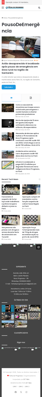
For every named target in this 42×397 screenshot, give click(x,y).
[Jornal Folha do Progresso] (15, 7)
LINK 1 (15, 386)
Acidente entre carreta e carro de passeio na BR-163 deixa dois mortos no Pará (27, 153)
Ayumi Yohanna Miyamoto (11, 60)
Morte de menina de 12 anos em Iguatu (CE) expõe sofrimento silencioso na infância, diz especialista (27, 123)
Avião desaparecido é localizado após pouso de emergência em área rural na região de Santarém (20, 68)
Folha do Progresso (16, 376)
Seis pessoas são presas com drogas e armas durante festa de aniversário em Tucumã (10, 232)
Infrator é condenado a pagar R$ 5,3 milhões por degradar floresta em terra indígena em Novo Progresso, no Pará (28, 167)
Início (5, 18)
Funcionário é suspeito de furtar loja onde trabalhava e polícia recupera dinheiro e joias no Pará (10, 203)
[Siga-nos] (38, 247)
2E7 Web (26, 379)
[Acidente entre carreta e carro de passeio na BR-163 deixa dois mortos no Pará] (8, 154)
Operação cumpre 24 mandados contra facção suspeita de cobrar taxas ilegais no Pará (31, 201)
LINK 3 (27, 386)
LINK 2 (21, 386)
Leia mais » (8, 87)
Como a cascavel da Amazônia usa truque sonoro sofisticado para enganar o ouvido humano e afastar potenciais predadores (28, 109)
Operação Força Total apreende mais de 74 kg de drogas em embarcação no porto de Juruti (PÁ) (30, 232)
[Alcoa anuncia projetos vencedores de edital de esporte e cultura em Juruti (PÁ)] (8, 323)
